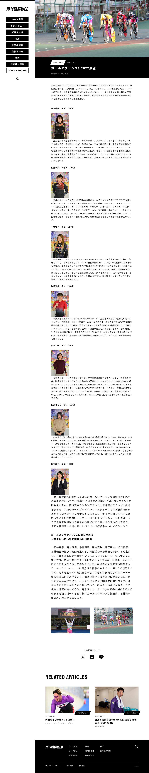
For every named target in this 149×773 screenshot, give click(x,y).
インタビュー (17, 25)
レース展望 (17, 19)
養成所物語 (17, 44)
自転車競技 (17, 51)
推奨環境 (82, 766)
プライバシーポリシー (53, 766)
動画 (17, 57)
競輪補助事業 (17, 64)
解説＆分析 (17, 32)
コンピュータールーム (17, 70)
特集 (17, 38)
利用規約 (70, 766)
